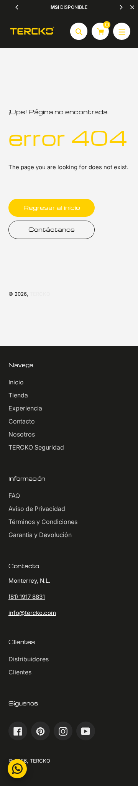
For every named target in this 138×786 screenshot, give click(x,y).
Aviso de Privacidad (36, 508)
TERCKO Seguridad (36, 447)
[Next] (121, 7)
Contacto (21, 421)
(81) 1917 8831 (26, 596)
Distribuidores (28, 659)
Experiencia (25, 408)
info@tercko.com (32, 612)
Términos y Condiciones (42, 522)
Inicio (16, 382)
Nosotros (21, 434)
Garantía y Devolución (40, 535)
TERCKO (40, 294)
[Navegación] (121, 31)
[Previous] (17, 7)
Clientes (19, 672)
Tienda (18, 395)
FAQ (14, 495)
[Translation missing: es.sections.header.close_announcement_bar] (132, 7)
